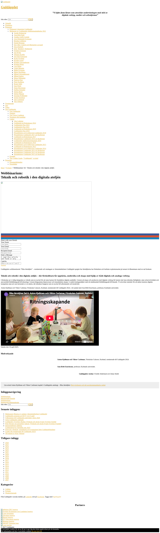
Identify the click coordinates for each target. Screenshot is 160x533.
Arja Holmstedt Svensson (22, 39)
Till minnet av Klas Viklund (14, 433)
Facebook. (40, 497)
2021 (7, 452)
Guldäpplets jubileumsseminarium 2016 (27, 141)
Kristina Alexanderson (21, 62)
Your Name (5, 242)
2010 (7, 474)
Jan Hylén (17, 53)
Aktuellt (8, 23)
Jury (6, 105)
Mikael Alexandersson (21, 74)
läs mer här (35, 531)
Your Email (5, 246)
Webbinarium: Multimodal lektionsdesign (10, 401)
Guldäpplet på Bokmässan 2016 (25, 143)
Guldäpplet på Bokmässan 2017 (25, 137)
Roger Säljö (18, 84)
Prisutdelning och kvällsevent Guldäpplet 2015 (30, 145)
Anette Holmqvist (20, 33)
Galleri (12, 119)
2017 (7, 460)
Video (7, 107)
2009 (7, 476)
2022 (7, 450)
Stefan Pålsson (19, 94)
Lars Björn (17, 66)
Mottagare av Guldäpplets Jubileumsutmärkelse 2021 (28, 31)
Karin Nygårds (19, 58)
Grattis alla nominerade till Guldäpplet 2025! (20, 431)
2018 (7, 458)
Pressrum (8, 160)
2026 (7, 443)
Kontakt (12, 156)
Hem (2, 168)
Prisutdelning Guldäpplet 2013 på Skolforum (29, 150)
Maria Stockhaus (19, 72)
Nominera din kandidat (17, 117)
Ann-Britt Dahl (19, 35)
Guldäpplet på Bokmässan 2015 (25, 146)
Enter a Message (6, 255)
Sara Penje (17, 86)
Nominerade (9, 103)
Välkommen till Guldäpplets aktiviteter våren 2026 (22, 418)
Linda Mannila (19, 68)
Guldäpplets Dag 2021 (21, 127)
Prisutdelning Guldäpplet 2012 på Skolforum (29, 152)
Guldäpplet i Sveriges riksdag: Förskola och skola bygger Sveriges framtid (30, 422)
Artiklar (8, 489)
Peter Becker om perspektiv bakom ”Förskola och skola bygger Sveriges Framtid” (33, 424)
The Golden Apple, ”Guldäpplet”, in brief (24, 158)
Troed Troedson (19, 98)
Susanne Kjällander (20, 96)
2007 (7, 480)
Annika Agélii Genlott (21, 37)
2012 (7, 470)
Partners (12, 113)
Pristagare (8, 27)
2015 (7, 464)
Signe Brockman (19, 88)
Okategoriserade (10, 493)
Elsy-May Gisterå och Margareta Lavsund (28, 45)
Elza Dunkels (18, 47)
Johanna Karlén (19, 55)
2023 (7, 449)
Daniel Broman (19, 43)
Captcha (4, 261)
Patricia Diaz (18, 80)
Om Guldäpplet (10, 109)
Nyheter (9, 168)
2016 (7, 462)
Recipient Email (6, 251)
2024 (7, 447)
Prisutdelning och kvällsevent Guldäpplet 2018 (30, 133)
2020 (7, 454)
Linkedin (29, 497)
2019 (7, 456)
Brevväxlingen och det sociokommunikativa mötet (88, 385)
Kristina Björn (19, 64)
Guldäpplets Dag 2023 (21, 125)
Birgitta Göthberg (20, 41)
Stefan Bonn (18, 92)
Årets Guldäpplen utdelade (14, 420)
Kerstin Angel (19, 60)
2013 (7, 468)
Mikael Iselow (19, 76)
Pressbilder (13, 164)
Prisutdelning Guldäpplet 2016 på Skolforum (29, 139)
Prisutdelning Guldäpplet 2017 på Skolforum (29, 135)
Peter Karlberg (19, 82)
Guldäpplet (9, 7)
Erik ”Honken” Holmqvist (23, 49)
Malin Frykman (19, 70)
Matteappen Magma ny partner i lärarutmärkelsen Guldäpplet (26, 414)
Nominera (8, 25)
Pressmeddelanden (16, 162)
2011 (7, 472)
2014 (7, 466)
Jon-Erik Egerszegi (20, 56)
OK (40, 531)
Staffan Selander (19, 90)
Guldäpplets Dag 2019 (21, 131)
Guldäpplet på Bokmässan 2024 (25, 123)
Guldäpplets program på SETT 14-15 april (19, 416)
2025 (7, 445)
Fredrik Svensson (20, 51)
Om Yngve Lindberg (17, 115)
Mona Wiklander (19, 78)
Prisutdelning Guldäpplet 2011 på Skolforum (29, 154)
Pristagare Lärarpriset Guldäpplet (21, 29)
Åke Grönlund (19, 100)
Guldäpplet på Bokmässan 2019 (25, 129)
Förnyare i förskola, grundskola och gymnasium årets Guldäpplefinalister (30, 430)
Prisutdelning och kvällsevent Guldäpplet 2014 (30, 148)
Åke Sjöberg (18, 101)
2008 (7, 478)
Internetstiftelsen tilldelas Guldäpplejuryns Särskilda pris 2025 (17, 427)
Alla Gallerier (18, 121)
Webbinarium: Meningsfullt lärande (8, 397)
